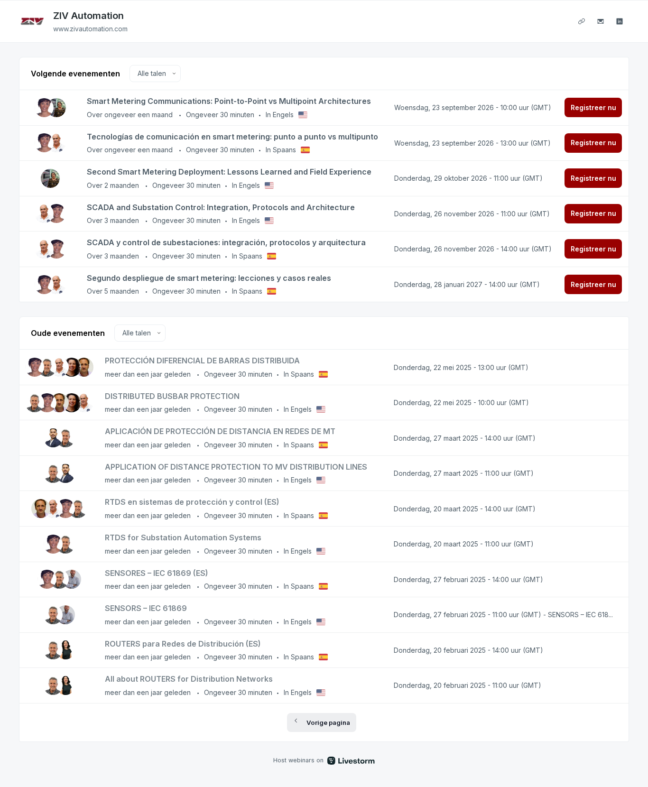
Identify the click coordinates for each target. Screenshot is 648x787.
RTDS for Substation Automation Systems (183, 537)
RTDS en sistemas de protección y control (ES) (192, 502)
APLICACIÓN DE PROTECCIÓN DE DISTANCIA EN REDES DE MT (220, 431)
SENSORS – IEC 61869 (146, 608)
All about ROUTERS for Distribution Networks (189, 679)
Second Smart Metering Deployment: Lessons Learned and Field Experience (229, 171)
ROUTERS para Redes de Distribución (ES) (183, 643)
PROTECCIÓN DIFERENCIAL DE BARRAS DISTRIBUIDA (202, 360)
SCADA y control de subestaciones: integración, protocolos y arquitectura (226, 242)
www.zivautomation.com (90, 29)
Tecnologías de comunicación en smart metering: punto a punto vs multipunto (232, 136)
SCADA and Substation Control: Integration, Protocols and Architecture (221, 207)
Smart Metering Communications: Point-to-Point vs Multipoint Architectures (229, 101)
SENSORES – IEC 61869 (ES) (156, 573)
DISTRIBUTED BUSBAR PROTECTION (172, 396)
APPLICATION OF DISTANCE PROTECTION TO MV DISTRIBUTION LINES (236, 467)
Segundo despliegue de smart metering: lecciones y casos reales (209, 278)
